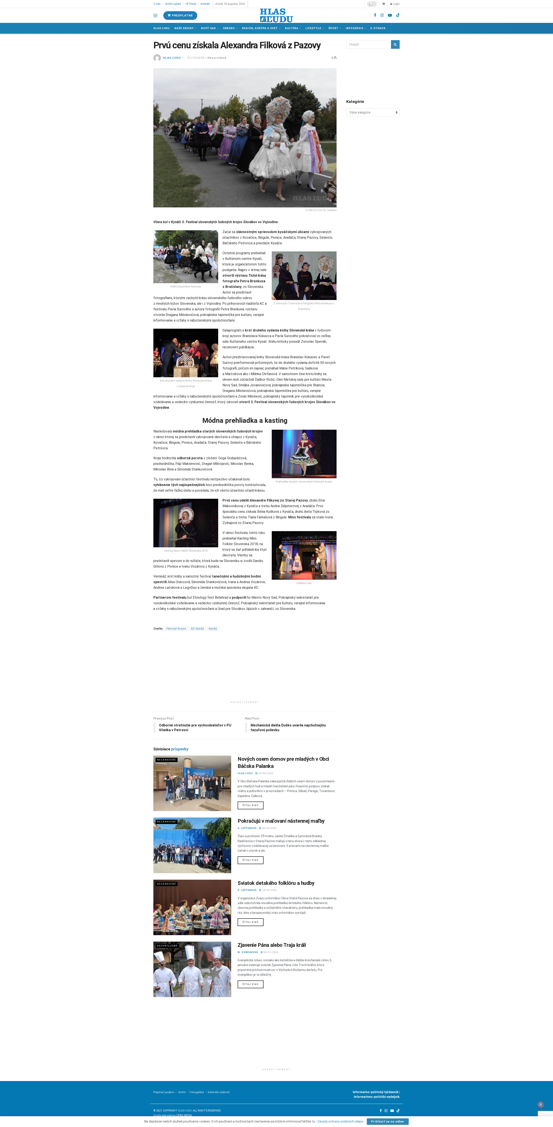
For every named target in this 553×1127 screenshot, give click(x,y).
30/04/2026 (265, 773)
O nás (156, 3)
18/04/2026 (269, 890)
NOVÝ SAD (208, 28)
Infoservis (354, 28)
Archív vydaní (173, 3)
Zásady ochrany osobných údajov (340, 1121)
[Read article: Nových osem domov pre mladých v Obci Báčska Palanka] (192, 783)
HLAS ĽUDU (172, 57)
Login (396, 3)
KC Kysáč (197, 628)
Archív (182, 1092)
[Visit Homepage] (276, 15)
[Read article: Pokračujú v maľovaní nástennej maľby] (192, 845)
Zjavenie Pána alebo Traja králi (272, 945)
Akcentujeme (167, 946)
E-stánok (378, 28)
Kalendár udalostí (219, 1092)
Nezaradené (217, 57)
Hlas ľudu (161, 28)
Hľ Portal (191, 3)
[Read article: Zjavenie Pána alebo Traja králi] (192, 969)
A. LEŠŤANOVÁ (247, 828)
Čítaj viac (253, 805)
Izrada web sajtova (164, 1115)
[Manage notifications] (540, 1104)
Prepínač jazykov (163, 1092)
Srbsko (229, 28)
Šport (333, 28)
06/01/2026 (270, 952)
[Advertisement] (245, 668)
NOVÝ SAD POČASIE (373, 73)
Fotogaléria (197, 1092)
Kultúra (291, 28)
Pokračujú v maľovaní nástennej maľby (281, 821)
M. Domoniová (248, 952)
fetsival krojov (176, 628)
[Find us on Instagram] (382, 15)
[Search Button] (395, 44)
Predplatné (182, 15)
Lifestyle (313, 28)
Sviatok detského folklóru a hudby (276, 883)
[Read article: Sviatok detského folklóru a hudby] (192, 907)
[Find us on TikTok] (398, 15)
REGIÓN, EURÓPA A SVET (260, 28)
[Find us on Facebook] (375, 15)
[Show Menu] (155, 15)
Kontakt (205, 3)
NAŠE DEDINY (184, 28)
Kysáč (213, 628)
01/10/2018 (196, 57)
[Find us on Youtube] (390, 15)
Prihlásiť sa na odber (387, 1121)
